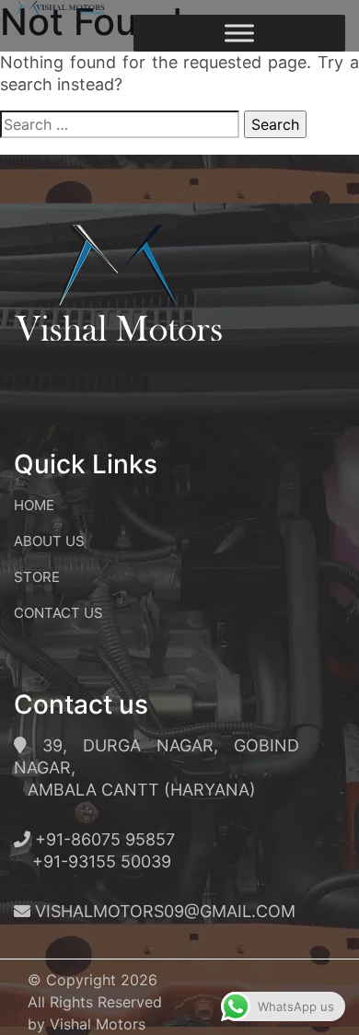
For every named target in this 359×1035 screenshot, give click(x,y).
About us (49, 541)
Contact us (58, 613)
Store (37, 577)
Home (34, 505)
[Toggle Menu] (239, 32)
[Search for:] (119, 124)
